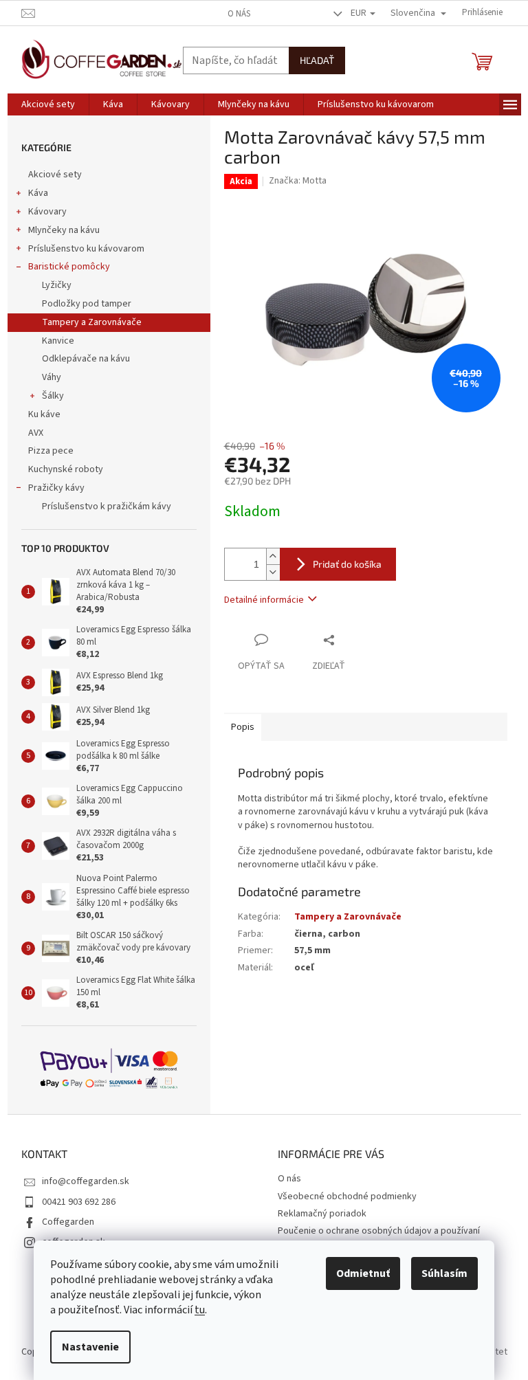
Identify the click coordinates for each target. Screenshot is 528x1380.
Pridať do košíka (347, 564)
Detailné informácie (264, 600)
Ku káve (44, 414)
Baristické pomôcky (69, 267)
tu (200, 1309)
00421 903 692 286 (79, 1202)
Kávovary (47, 212)
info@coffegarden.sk (85, 1181)
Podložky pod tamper (86, 304)
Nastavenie (90, 1347)
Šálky (53, 396)
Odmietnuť (363, 1273)
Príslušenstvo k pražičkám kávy (106, 506)
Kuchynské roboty (65, 469)
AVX (35, 433)
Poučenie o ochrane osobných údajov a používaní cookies (379, 1237)
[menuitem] (48, 104)
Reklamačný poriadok (322, 1214)
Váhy (51, 377)
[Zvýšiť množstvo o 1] (273, 556)
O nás (239, 14)
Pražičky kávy (56, 488)
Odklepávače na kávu (86, 359)
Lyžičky (57, 285)
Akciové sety (55, 174)
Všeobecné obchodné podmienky (347, 1196)
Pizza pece (51, 451)
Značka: (298, 181)
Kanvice (58, 341)
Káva (38, 193)
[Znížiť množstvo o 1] (273, 572)
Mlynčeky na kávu (64, 230)
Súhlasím (444, 1273)
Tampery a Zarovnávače (92, 322)
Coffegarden (68, 1222)
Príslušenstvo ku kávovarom (86, 249)
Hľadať (317, 60)
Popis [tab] (242, 727)
